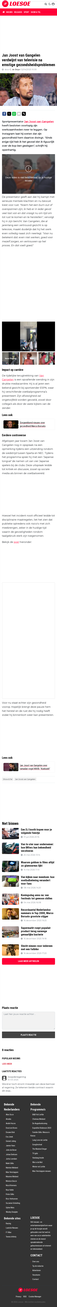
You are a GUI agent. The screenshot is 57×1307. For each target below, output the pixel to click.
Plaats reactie (28, 1035)
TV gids (35, 1153)
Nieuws (9, 12)
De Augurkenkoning (39, 1123)
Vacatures (36, 1275)
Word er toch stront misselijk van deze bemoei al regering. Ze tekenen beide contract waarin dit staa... (28, 1087)
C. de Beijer (15, 69)
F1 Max (8, 1232)
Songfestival (37, 1144)
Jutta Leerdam (11, 1159)
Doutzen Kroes (11, 1128)
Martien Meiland (12, 1167)
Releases (18, 12)
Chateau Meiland (38, 1119)
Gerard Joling (11, 1141)
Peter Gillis (10, 1194)
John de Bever (11, 1150)
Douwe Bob (10, 1132)
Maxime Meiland (12, 1176)
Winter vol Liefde (38, 1166)
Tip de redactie (37, 1266)
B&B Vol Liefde (38, 1114)
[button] (46, 4)
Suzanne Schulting (13, 1203)
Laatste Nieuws (12, 1228)
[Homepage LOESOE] (16, 4)
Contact (35, 1279)
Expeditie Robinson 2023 (41, 1128)
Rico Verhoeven (12, 1199)
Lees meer (7, 1064)
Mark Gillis (10, 1163)
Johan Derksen (11, 1154)
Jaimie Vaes (10, 1145)
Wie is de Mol (37, 1162)
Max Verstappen (12, 1172)
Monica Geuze (11, 1181)
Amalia (8, 1119)
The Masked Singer (39, 1149)
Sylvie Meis (10, 1207)
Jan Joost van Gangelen (39, 121)
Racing (8, 1223)
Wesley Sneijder (12, 1212)
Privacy (18, 1296)
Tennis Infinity (11, 1236)
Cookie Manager (35, 1296)
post (16, 542)
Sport (26, 12)
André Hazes (11, 1123)
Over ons (35, 1261)
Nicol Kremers (11, 1185)
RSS (25, 1296)
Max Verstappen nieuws (41, 1171)
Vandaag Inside (38, 1158)
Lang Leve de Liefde (39, 1140)
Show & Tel (36, 12)
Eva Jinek (9, 1137)
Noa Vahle (10, 1190)
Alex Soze (10, 1114)
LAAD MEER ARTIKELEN (28, 961)
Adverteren (36, 1270)
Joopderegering (17, 1077)
